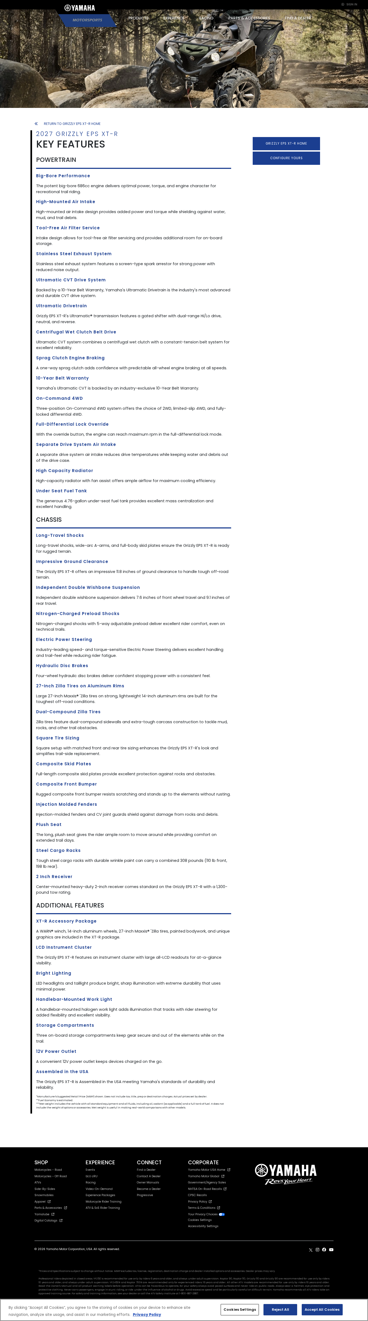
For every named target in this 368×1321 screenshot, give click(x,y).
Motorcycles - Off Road (50, 1176)
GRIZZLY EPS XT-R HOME (286, 143)
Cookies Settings (240, 1309)
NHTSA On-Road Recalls (206, 1189)
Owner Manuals (148, 1182)
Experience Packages (100, 1195)
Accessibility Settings (203, 1226)
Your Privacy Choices (203, 1214)
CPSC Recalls (197, 1195)
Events (90, 1170)
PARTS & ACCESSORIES (249, 18)
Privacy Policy (198, 1202)
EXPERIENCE (174, 18)
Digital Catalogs (45, 1220)
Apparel (40, 1202)
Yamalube (41, 1214)
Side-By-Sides (44, 1189)
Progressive (145, 1195)
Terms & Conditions (202, 1208)
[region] (184, 1310)
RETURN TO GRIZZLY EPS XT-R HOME (72, 123)
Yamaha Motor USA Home (206, 1170)
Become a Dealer (149, 1189)
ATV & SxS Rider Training (103, 1208)
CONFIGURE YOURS (286, 158)
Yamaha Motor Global (203, 1176)
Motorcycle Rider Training (103, 1202)
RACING (206, 18)
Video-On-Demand (99, 1189)
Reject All (280, 1309)
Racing (91, 1182)
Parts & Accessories (48, 1208)
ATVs (37, 1182)
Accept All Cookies (322, 1309)
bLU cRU (92, 1176)
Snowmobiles (44, 1195)
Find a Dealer (146, 1170)
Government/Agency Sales (207, 1182)
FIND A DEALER (298, 18)
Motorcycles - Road (48, 1170)
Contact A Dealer (149, 1176)
